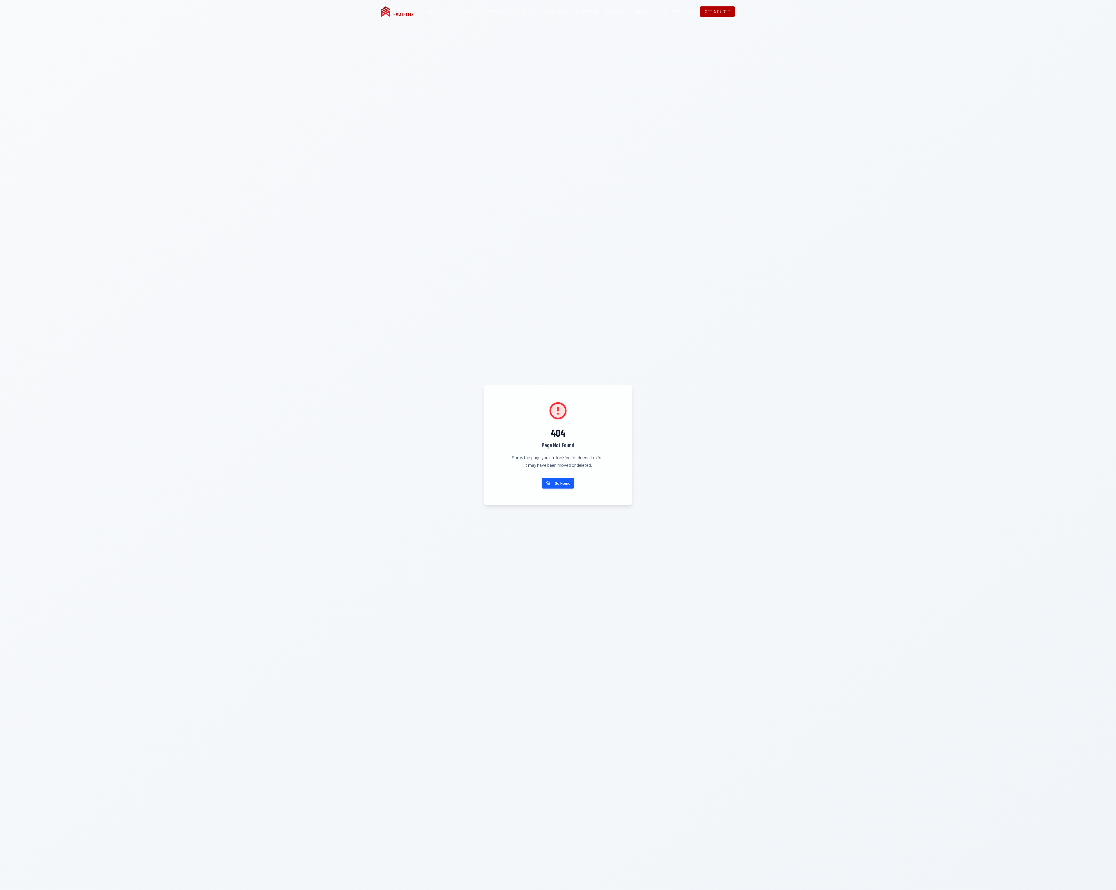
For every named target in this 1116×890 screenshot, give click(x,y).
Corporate (497, 11)
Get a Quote (717, 11)
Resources (556, 11)
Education (467, 11)
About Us (615, 11)
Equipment (587, 11)
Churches (437, 11)
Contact (643, 11)
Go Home (562, 483)
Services (527, 11)
